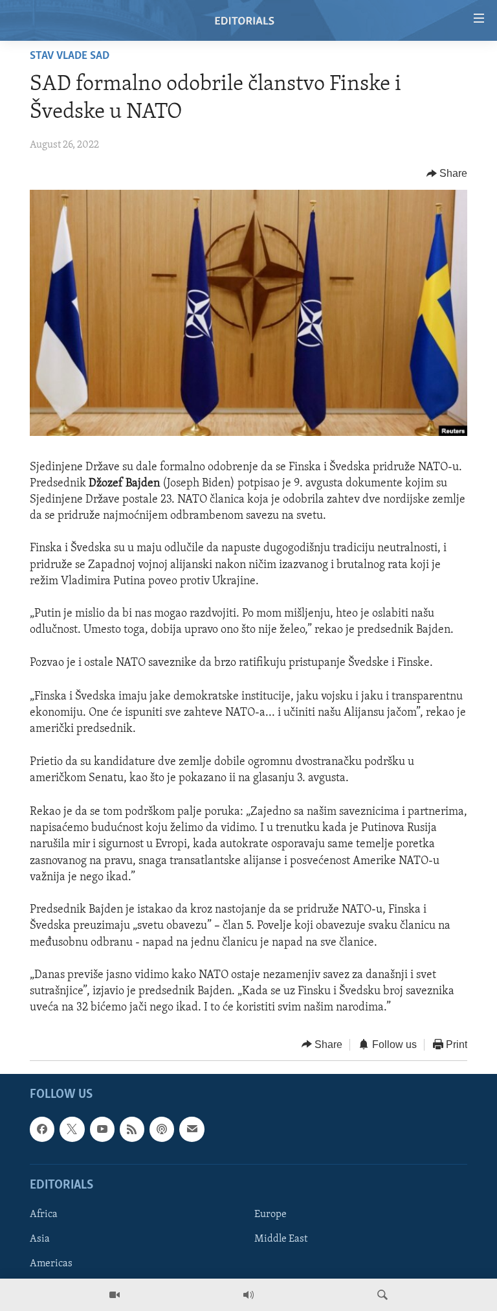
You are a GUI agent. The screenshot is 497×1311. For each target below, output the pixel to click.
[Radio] (248, 1295)
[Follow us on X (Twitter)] (72, 1129)
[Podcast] (161, 1129)
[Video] (114, 1295)
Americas (51, 1264)
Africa (44, 1214)
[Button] (447, 173)
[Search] (382, 1295)
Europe (270, 1214)
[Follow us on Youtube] (102, 1129)
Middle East (280, 1239)
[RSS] (132, 1129)
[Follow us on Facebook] (42, 1129)
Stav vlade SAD (69, 56)
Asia (40, 1239)
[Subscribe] (191, 1129)
